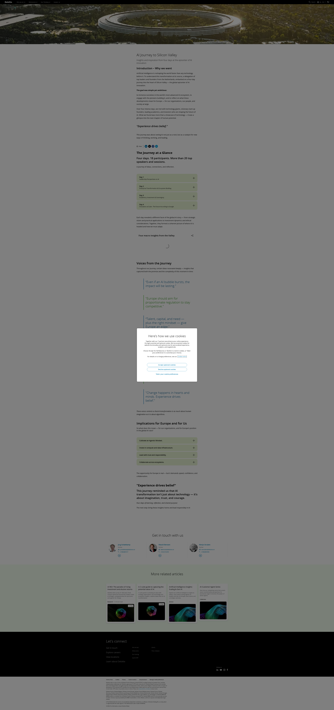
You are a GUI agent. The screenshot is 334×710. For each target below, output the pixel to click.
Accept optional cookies (167, 365)
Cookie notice (182, 357)
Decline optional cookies (167, 369)
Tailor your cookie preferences (167, 374)
